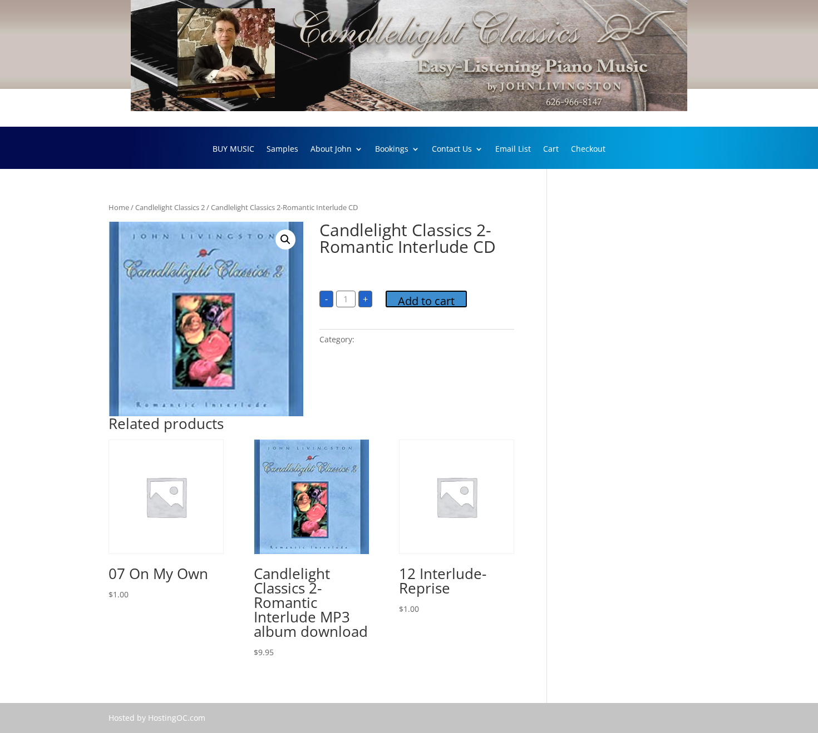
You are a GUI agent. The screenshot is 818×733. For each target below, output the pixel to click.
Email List (513, 149)
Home (119, 207)
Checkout (588, 149)
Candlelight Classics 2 (170, 207)
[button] (285, 240)
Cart (551, 149)
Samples (282, 149)
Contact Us (452, 149)
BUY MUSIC (233, 149)
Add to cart (426, 300)
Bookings (391, 149)
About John (331, 149)
